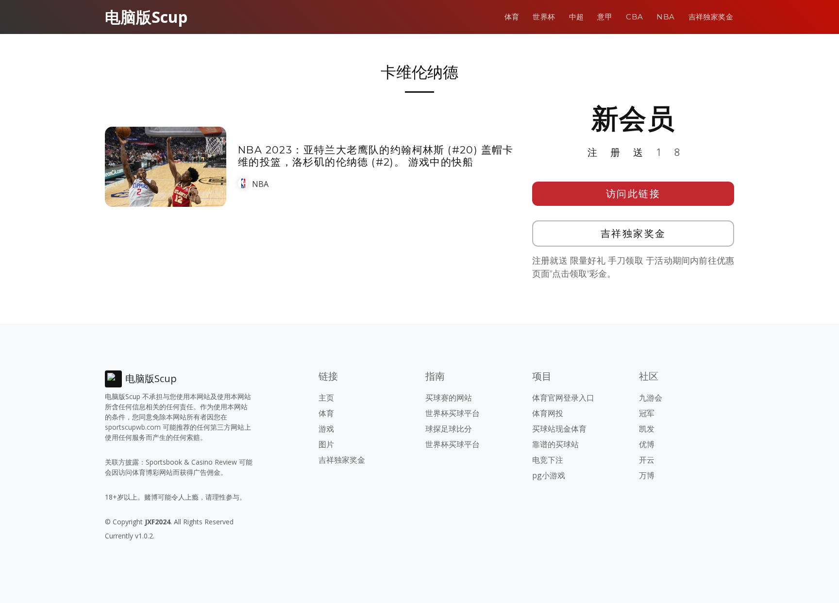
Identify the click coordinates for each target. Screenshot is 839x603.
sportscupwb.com (133, 427)
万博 (646, 475)
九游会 (650, 397)
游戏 (326, 428)
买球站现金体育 (559, 428)
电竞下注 (547, 459)
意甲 (604, 16)
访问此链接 (633, 193)
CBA (634, 16)
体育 (512, 16)
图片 (326, 444)
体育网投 (547, 413)
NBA (665, 16)
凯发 (646, 428)
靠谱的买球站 (555, 444)
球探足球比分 (448, 428)
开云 (646, 459)
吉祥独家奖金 (710, 16)
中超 (576, 16)
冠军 (646, 413)
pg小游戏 (548, 475)
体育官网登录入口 (563, 397)
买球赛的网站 (448, 397)
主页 (326, 397)
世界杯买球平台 (452, 413)
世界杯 (544, 16)
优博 (646, 444)
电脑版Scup (146, 16)
